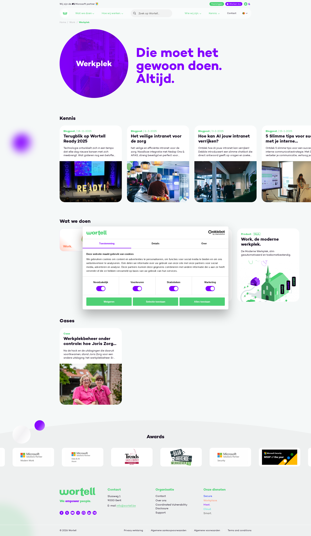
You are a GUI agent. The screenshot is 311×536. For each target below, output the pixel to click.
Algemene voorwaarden (207, 530)
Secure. (208, 496)
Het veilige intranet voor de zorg (156, 139)
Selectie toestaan (155, 301)
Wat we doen (83, 13)
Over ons (161, 500)
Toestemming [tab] (107, 243)
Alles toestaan (202, 301)
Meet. (206, 504)
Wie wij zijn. (192, 13)
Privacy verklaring (133, 530)
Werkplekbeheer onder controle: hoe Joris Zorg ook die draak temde (88, 341)
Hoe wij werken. (111, 13)
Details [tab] (156, 243)
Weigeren (109, 301)
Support (161, 512)
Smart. (207, 513)
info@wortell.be (126, 505)
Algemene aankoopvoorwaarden (168, 530)
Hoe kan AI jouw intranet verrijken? (224, 139)
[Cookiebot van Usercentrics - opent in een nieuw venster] (210, 232)
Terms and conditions (239, 530)
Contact (231, 13)
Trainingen (216, 4)
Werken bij (235, 4)
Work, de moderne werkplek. (260, 242)
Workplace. (210, 500)
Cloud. (207, 509)
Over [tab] (204, 243)
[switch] (137, 288)
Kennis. (213, 13)
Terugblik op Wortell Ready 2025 (84, 139)
